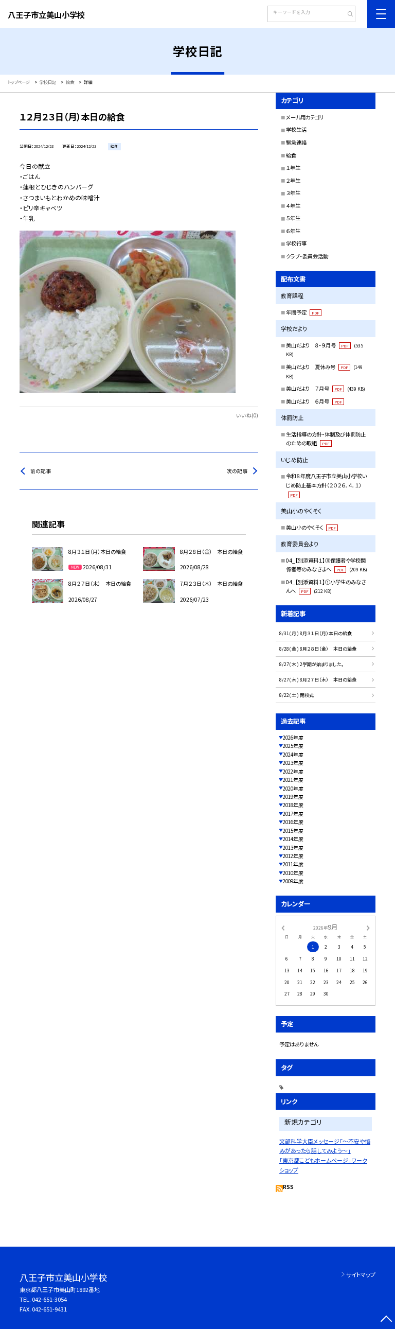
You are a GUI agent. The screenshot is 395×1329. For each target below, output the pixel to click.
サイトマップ (360, 1274)
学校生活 (296, 129)
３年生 (293, 193)
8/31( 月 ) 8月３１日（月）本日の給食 (315, 633)
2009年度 (293, 881)
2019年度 (293, 796)
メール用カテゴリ (305, 117)
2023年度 (293, 762)
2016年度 (293, 822)
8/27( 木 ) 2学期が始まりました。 (311, 664)
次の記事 (237, 471)
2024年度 (293, 754)
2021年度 (293, 779)
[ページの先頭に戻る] (386, 1320)
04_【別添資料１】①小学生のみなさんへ (326, 586)
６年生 (293, 231)
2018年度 (293, 805)
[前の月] (282, 927)
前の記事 (40, 471)
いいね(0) (247, 415)
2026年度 (293, 737)
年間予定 (302, 312)
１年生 (293, 167)
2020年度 (293, 788)
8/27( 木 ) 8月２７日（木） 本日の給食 (317, 679)
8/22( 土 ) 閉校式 (296, 695)
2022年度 (293, 771)
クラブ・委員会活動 (307, 256)
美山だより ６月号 (314, 401)
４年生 (293, 205)
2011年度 (293, 864)
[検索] (346, 15)
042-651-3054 (49, 1299)
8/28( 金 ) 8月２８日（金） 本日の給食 (317, 648)
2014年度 (293, 839)
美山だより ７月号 (325, 388)
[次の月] (368, 927)
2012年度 (293, 856)
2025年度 (293, 745)
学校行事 (296, 243)
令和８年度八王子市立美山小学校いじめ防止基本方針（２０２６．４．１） (326, 484)
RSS (288, 1187)
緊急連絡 (296, 142)
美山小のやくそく (311, 527)
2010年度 (293, 873)
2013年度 (293, 847)
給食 (291, 155)
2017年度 (293, 813)
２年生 (293, 180)
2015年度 (293, 830)
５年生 (293, 218)
